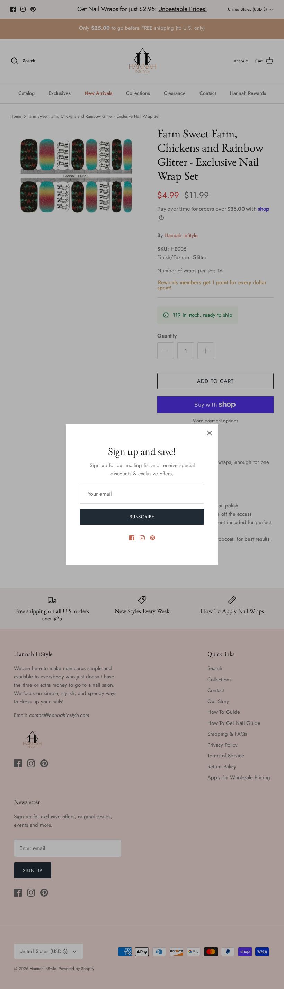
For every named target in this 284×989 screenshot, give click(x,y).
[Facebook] (131, 537)
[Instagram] (142, 537)
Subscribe (142, 516)
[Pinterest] (152, 537)
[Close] (209, 433)
